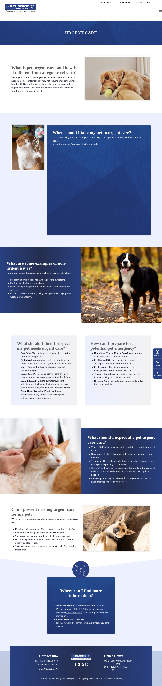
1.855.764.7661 (73, 612)
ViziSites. (91, 679)
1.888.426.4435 (80, 609)
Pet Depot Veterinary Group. (56, 679)
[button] (160, 11)
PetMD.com (81, 623)
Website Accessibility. (115, 679)
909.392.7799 (51, 669)
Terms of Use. (101, 679)
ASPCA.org (65, 623)
